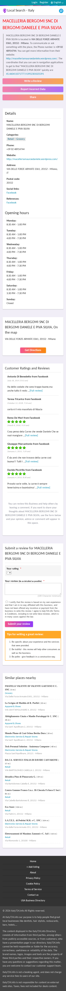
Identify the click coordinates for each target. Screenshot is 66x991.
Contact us (33, 895)
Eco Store (10, 807)
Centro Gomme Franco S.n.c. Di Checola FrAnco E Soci (32, 790)
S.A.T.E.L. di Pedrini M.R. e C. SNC (23, 820)
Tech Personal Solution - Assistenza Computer (27, 746)
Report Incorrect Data (33, 89)
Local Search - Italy (20, 10)
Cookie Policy (33, 884)
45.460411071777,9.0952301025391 (25, 74)
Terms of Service (33, 889)
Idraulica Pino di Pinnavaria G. (21, 777)
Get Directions (33, 350)
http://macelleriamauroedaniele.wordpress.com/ (31, 58)
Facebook (11, 193)
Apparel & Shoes (13, 706)
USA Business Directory (33, 900)
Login (34, 2)
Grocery (20, 139)
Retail (11, 139)
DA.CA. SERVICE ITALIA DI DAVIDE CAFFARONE (31, 760)
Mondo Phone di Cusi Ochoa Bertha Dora (25, 733)
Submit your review (19, 624)
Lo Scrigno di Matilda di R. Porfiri (22, 703)
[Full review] (36, 391)
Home (33, 861)
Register (44, 2)
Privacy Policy (33, 878)
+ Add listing (33, 867)
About (33, 872)
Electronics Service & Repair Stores (21, 737)
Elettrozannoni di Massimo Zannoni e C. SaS (27, 834)
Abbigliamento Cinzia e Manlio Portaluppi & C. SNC (31, 716)
